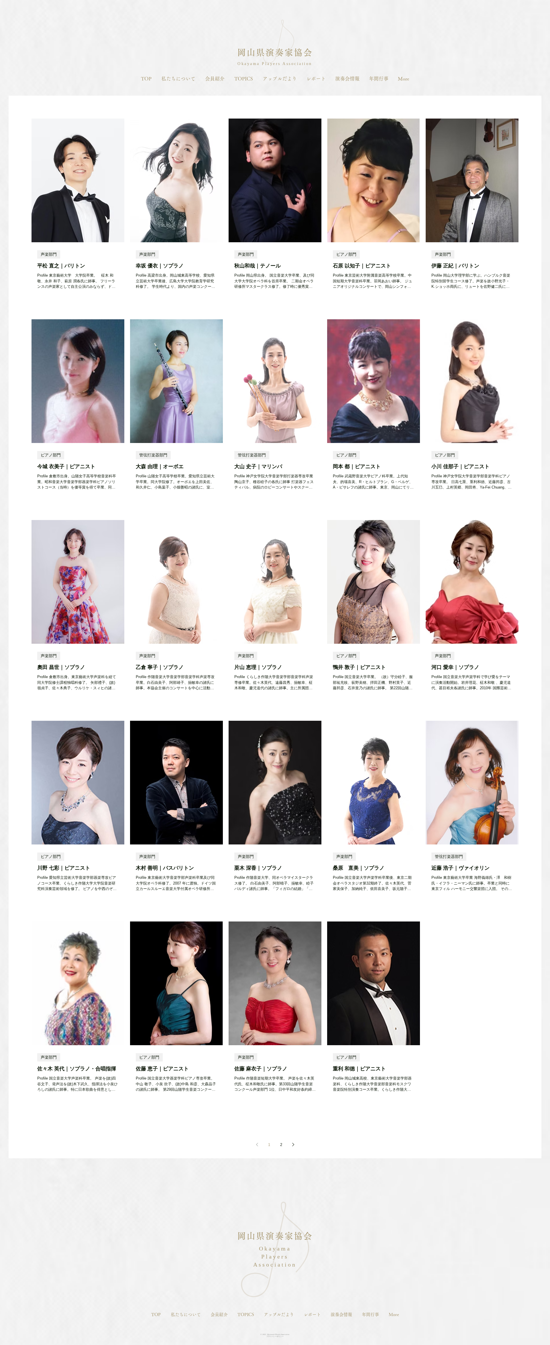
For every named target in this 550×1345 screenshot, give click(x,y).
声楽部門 (49, 254)
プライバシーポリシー (275, 1336)
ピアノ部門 (346, 254)
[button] (178, 79)
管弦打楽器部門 (153, 455)
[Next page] (293, 1144)
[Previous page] (257, 1144)
